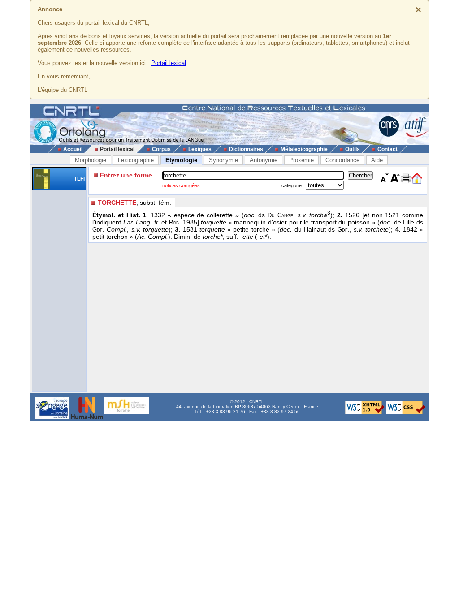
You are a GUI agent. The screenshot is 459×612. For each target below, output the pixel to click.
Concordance (342, 160)
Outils (352, 149)
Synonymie (223, 160)
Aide (377, 160)
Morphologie (90, 160)
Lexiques (200, 149)
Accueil (72, 149)
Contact (387, 149)
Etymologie (181, 160)
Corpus (161, 149)
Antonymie (263, 160)
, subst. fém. (134, 202)
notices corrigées (181, 185)
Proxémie (301, 160)
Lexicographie (136, 160)
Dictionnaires (246, 149)
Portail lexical (168, 63)
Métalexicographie (304, 149)
